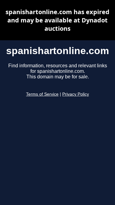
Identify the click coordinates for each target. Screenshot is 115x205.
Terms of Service (42, 94)
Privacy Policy (75, 94)
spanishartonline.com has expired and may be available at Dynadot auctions (57, 20)
